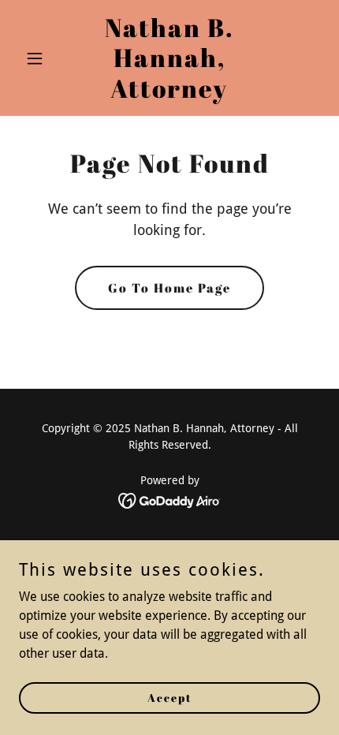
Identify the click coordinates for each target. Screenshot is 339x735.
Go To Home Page (169, 288)
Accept (169, 697)
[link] (169, 93)
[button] (41, 58)
